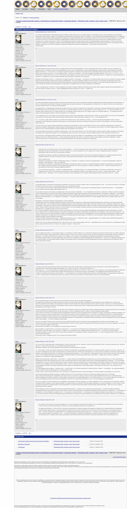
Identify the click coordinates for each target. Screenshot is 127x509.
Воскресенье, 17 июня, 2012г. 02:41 (48, 31)
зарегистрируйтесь (34, 17)
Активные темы (19, 13)
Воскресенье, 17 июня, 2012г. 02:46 (48, 65)
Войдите (25, 17)
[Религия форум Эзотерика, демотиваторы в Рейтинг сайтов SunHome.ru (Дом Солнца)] (74, 498)
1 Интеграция (21, 447)
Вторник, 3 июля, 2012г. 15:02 (47, 181)
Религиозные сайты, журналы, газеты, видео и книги (93, 21)
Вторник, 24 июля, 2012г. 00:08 (47, 341)
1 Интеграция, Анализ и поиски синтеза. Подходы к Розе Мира (33, 441)
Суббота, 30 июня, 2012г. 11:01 (47, 144)
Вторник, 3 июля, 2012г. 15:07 (47, 230)
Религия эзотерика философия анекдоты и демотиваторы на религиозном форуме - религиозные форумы (47, 21)
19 (29, 26)
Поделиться (38, 31)
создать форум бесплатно (119, 457)
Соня (16, 32)
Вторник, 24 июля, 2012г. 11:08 (47, 399)
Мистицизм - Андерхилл (24, 444)
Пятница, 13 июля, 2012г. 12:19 (47, 297)
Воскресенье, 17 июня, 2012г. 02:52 (48, 99)
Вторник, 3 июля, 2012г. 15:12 (47, 263)
